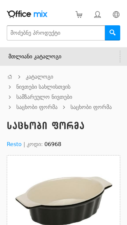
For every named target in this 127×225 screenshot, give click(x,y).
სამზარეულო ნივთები (44, 97)
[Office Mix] (27, 14)
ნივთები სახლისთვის (43, 87)
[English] (116, 14)
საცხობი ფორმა (37, 107)
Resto (14, 144)
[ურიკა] (78, 14)
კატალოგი (39, 77)
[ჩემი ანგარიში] (97, 14)
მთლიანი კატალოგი (34, 56)
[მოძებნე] (112, 32)
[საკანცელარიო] (10, 77)
